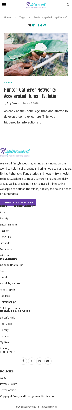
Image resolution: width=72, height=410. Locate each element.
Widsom (5, 255)
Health (4, 277)
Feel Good (6, 323)
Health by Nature (10, 283)
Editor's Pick (7, 317)
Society (4, 348)
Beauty (4, 218)
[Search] (68, 5)
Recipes (5, 295)
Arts (2, 212)
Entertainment (8, 224)
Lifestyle (5, 243)
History (4, 329)
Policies (7, 371)
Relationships (8, 301)
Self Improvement (11, 308)
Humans (4, 336)
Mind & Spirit (7, 289)
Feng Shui (6, 236)
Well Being (8, 258)
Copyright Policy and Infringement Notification (27, 396)
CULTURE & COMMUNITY (17, 205)
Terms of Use (8, 390)
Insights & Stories (15, 311)
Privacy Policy (8, 383)
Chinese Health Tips (11, 264)
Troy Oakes (13, 103)
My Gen (4, 342)
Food (3, 271)
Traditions (6, 249)
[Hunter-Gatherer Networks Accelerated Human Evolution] (36, 54)
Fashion (4, 230)
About (3, 377)
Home (7, 17)
